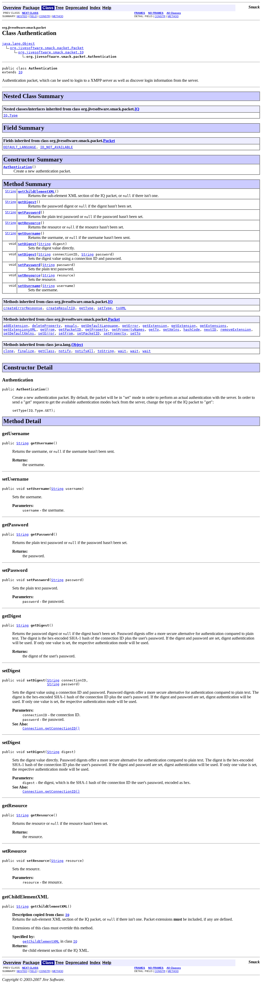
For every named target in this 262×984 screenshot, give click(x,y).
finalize (26, 351)
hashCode (191, 329)
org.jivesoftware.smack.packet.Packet (47, 48)
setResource (29, 275)
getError (130, 326)
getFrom (47, 329)
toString (105, 351)
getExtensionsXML (19, 329)
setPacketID (88, 333)
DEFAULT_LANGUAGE (19, 147)
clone (8, 351)
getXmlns (171, 329)
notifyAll (84, 351)
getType (86, 308)
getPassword (29, 212)
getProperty (96, 329)
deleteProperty (46, 326)
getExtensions (213, 326)
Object (77, 344)
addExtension (15, 326)
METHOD (57, 16)
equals (71, 326)
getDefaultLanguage (99, 326)
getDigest (27, 202)
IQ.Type (10, 115)
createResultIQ (60, 308)
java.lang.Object (18, 43)
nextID (210, 329)
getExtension (155, 326)
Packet (109, 140)
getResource (29, 223)
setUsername (29, 286)
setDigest (27, 244)
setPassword (29, 265)
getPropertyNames (128, 329)
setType (104, 308)
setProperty (115, 333)
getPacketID (70, 329)
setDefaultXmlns (18, 333)
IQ (20, 72)
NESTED (22, 16)
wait (122, 351)
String (10, 191)
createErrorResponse (22, 308)
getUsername (29, 233)
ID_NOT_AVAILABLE (56, 147)
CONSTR (44, 16)
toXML (121, 308)
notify (65, 351)
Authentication (17, 167)
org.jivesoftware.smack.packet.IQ (51, 52)
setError (46, 333)
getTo (154, 329)
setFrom (66, 333)
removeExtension (235, 329)
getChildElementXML (36, 191)
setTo (135, 333)
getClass (46, 351)
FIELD (33, 16)
